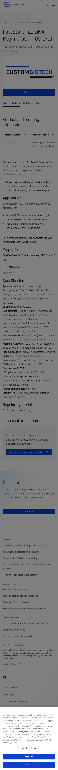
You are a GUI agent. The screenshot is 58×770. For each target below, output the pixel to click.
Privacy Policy (23, 731)
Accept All (29, 764)
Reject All (29, 756)
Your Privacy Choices (29, 748)
